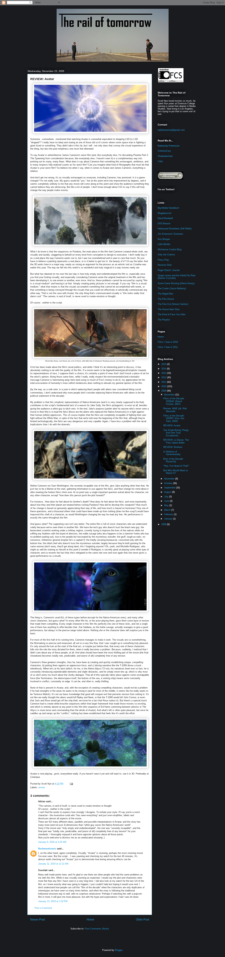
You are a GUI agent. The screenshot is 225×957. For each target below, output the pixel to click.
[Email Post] (71, 783)
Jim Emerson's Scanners (170, 234)
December (169, 394)
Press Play (163, 260)
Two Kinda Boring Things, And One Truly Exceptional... (176, 433)
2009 (164, 390)
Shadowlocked (165, 156)
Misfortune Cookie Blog (169, 249)
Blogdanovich (164, 213)
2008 (164, 524)
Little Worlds (164, 244)
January (168, 518)
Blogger (118, 950)
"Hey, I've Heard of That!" (176, 466)
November (169, 478)
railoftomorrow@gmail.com (171, 130)
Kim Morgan (164, 239)
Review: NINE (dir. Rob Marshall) (175, 410)
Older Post (142, 919)
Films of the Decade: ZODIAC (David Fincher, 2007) (174, 401)
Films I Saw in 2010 (168, 342)
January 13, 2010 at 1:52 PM (53, 901)
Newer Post (37, 919)
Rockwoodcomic (47, 848)
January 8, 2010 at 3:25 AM (52, 842)
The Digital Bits (165, 293)
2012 (164, 377)
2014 (164, 368)
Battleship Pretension (168, 145)
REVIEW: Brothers (172, 447)
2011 (164, 382)
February (169, 514)
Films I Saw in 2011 (168, 347)
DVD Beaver (164, 223)
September (170, 487)
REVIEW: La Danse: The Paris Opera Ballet (176, 441)
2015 (164, 364)
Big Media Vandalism (168, 208)
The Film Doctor (166, 299)
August (168, 492)
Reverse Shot (165, 265)
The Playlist (164, 319)
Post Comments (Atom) (97, 928)
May (166, 505)
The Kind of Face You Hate (171, 314)
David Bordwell (165, 218)
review (41, 787)
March (167, 510)
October (168, 483)
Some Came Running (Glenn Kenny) (176, 283)
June (167, 501)
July (166, 496)
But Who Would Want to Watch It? (175, 472)
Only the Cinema (166, 254)
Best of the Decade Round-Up (173, 460)
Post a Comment (43, 908)
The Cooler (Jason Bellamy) (172, 288)
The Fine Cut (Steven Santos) (173, 304)
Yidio (160, 161)
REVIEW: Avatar (42, 79)
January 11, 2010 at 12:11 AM (53, 863)
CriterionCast (164, 151)
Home (90, 919)
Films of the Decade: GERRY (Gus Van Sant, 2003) (174, 418)
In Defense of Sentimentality (172, 453)
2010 (164, 386)
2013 (164, 373)
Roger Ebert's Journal (168, 270)
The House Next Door (169, 309)
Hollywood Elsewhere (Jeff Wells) (175, 228)
